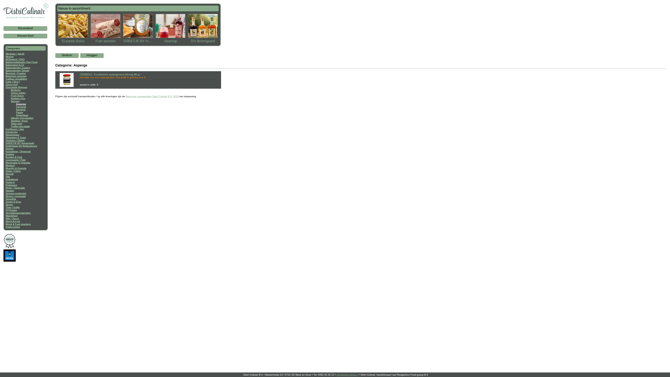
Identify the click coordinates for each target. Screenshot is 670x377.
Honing (9, 148)
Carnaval (21, 106)
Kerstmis (21, 109)
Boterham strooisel (16, 76)
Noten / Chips (13, 171)
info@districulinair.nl (347, 374)
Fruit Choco (17, 95)
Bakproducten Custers (18, 67)
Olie (8, 176)
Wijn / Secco (12, 218)
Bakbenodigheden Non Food (21, 62)
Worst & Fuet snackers (18, 224)
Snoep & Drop (13, 201)
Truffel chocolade (20, 126)
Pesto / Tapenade (15, 187)
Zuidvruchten (13, 227)
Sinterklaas (22, 115)
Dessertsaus (12, 134)
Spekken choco (19, 120)
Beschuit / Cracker (16, 73)
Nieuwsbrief (25, 28)
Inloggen (92, 55)
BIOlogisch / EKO (15, 59)
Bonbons (16, 90)
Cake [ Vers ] (13, 81)
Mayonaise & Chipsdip (18, 162)
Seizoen (15, 101)
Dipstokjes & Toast (16, 137)
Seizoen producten (16, 193)
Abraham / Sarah (15, 53)
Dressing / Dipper (15, 140)
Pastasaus (11, 185)
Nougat (10, 173)
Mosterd (10, 165)
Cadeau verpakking (16, 78)
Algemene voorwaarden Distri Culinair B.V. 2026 (151, 96)
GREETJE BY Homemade (20, 143)
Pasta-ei (10, 182)
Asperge (21, 104)
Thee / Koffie (13, 207)
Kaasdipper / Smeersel (18, 151)
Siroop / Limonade (16, 196)
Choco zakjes (18, 92)
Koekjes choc (18, 98)
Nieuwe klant (25, 35)
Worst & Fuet (13, 221)
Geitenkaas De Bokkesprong (21, 146)
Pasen (19, 112)
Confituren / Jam (15, 129)
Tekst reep (16, 123)
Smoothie (11, 199)
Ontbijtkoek (12, 179)
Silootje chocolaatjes (22, 118)
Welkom (67, 55)
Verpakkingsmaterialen (18, 213)
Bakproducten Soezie (17, 70)
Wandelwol (11, 215)
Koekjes (10, 154)
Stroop (9, 204)
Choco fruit (12, 84)
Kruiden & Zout (14, 157)
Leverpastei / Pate (16, 159)
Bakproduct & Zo (15, 65)
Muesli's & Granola (16, 168)
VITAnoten (11, 210)
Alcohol (10, 56)
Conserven (12, 132)
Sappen (10, 190)
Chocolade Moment (16, 87)
